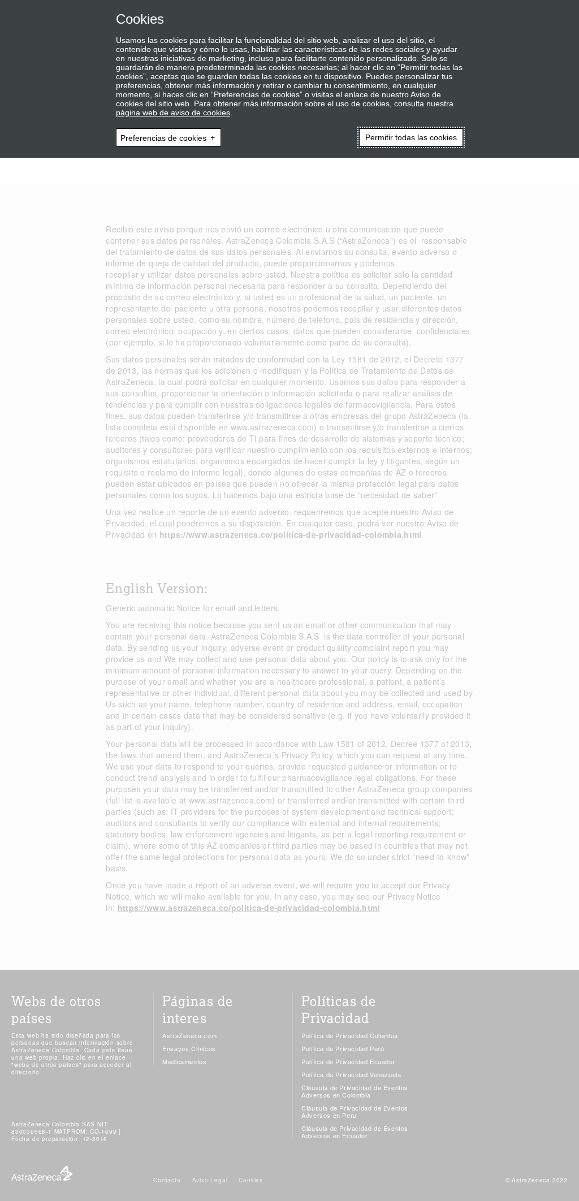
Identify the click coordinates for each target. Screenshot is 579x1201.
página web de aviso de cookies (173, 112)
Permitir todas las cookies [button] (411, 137)
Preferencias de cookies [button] (163, 137)
